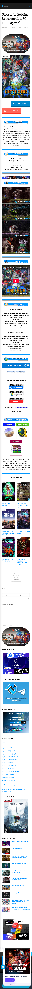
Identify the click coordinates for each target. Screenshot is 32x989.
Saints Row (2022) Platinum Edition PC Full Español (8, 533)
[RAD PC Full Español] (8, 501)
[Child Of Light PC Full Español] (16, 833)
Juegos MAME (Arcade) (8, 774)
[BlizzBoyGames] (5, 7)
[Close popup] (1, 948)
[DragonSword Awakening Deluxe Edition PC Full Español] (6, 912)
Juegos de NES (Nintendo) (9, 765)
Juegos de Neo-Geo (7, 762)
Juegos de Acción (16, 27)
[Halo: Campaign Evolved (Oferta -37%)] (6, 875)
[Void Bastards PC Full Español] (8, 556)
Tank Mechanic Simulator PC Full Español (23, 505)
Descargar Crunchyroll (18, 885)
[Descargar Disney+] (6, 897)
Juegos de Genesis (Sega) (9, 754)
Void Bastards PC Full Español (7, 560)
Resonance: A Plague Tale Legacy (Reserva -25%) (19, 856)
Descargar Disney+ (17, 893)
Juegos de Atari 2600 (7, 748)
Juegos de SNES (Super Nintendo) (11, 771)
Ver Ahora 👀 (9, 980)
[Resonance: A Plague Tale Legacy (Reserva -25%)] (6, 860)
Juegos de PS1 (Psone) (8, 768)
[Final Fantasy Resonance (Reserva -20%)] (6, 882)
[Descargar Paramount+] (6, 868)
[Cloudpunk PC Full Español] (23, 528)
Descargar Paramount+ (19, 863)
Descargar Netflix (17, 848)
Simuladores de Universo (8, 780)
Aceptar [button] (16, 986)
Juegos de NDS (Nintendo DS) (10, 759)
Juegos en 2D (25, 27)
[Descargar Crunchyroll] (6, 890)
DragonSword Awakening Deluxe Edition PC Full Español (21, 908)
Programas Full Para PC (8, 777)
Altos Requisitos (7, 27)
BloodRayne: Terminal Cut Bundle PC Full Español (22, 562)
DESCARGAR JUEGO (22, 104)
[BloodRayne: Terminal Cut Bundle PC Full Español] (23, 556)
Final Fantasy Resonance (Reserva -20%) (19, 878)
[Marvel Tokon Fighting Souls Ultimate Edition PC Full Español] (6, 904)
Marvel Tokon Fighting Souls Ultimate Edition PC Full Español (20, 901)
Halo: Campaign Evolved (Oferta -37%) (19, 871)
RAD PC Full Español (6, 504)
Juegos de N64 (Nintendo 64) (10, 757)
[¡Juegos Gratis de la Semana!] (6, 846)
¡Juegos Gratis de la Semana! (20, 841)
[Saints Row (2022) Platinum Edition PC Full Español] (8, 528)
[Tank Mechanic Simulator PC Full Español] (23, 501)
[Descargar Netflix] (6, 853)
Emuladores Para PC (7, 745)
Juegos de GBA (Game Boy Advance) (12, 751)
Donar (3, 742)
